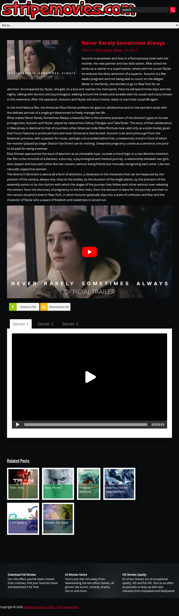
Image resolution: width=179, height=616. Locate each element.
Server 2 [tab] (45, 324)
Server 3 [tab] (70, 324)
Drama (107, 50)
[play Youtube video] (89, 251)
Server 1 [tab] (21, 324)
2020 (98, 50)
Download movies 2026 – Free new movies (51, 607)
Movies (118, 50)
